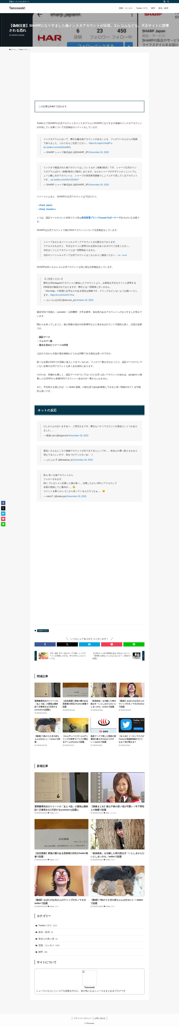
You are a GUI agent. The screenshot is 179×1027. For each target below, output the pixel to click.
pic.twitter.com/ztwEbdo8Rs (57, 147)
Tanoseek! (17, 8)
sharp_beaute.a (47, 209)
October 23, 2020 (84, 300)
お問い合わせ (100, 1018)
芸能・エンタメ (48, 945)
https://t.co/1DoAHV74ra (62, 295)
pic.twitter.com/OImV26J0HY (65, 179)
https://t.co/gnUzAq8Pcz (100, 143)
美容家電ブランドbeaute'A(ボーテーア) (102, 217)
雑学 (42, 952)
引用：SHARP (122, 255)
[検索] (168, 1)
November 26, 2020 (99, 152)
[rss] (164, 1)
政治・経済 (45, 932)
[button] (45, 644)
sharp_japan (45, 205)
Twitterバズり (43, 631)
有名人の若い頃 (47, 939)
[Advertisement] (89, 76)
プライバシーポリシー (83, 1018)
